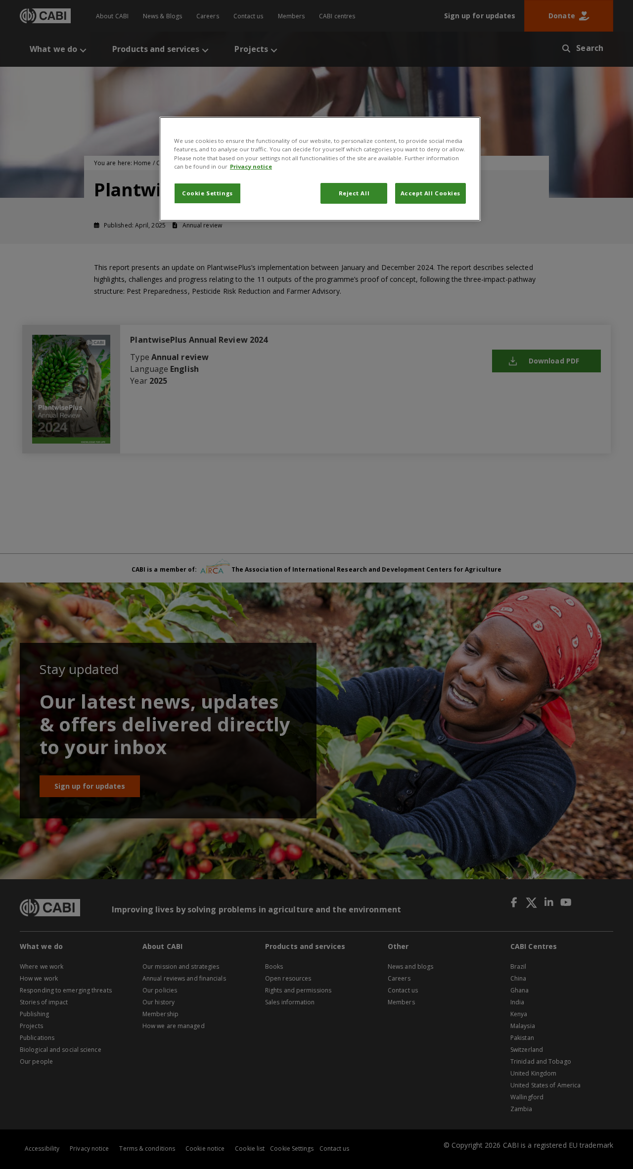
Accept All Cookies (430, 193)
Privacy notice (251, 166)
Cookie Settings (207, 193)
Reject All (354, 193)
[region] (320, 169)
